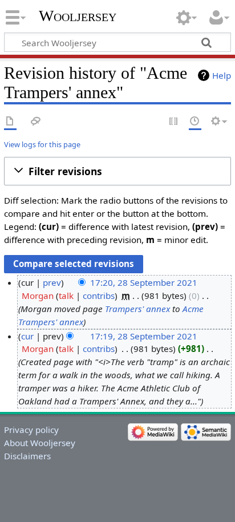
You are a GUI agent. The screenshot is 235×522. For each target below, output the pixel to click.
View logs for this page (42, 144)
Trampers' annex (137, 308)
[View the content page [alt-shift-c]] (10, 121)
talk (66, 295)
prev (52, 282)
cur (27, 336)
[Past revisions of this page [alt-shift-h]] (195, 121)
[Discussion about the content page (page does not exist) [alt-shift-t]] (36, 121)
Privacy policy (31, 429)
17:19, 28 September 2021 (143, 336)
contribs (99, 295)
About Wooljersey (39, 442)
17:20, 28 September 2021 (143, 282)
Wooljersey (77, 16)
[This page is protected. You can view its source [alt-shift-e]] (174, 121)
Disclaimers (27, 456)
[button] (117, 171)
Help (221, 75)
